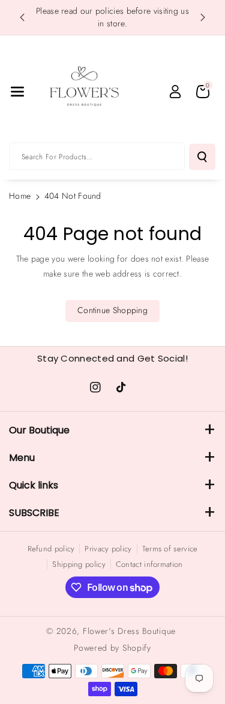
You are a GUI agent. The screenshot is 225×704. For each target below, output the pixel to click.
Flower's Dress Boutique (129, 631)
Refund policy (51, 548)
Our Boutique (39, 430)
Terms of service (170, 548)
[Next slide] (203, 17)
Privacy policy (108, 548)
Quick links (33, 485)
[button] (17, 91)
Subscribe (34, 513)
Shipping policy (79, 564)
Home (20, 196)
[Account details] (175, 91)
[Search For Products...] (202, 157)
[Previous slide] (22, 17)
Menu (22, 458)
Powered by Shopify (112, 648)
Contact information (149, 564)
